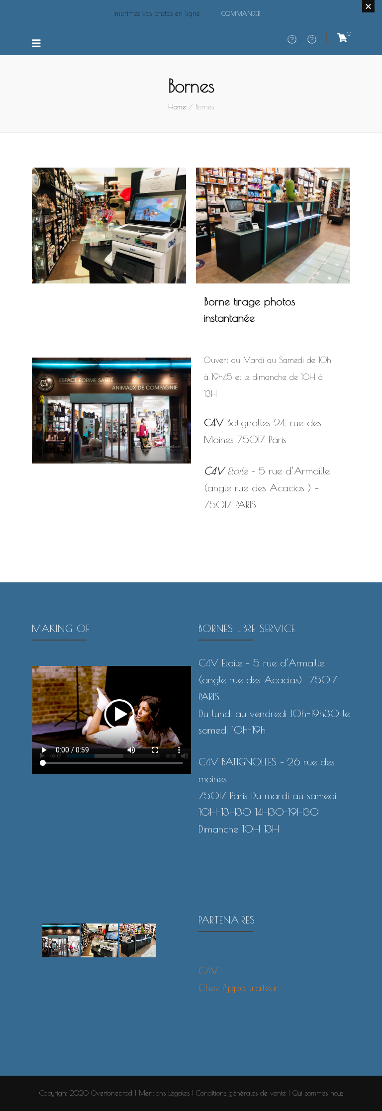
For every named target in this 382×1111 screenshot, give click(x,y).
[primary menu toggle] (37, 43)
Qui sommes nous (317, 1093)
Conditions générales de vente (241, 1093)
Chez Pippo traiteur (238, 987)
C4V (208, 970)
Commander (240, 13)
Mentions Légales (164, 1093)
